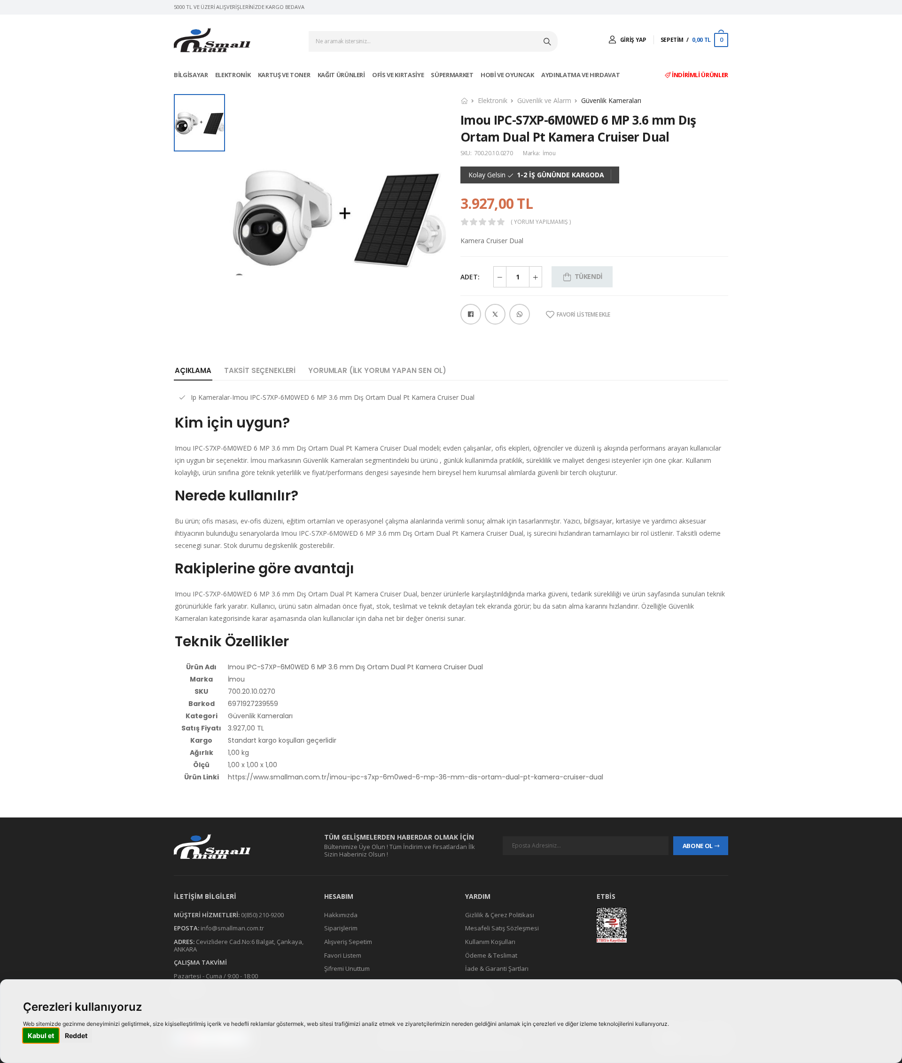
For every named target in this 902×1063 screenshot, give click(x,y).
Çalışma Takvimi (200, 962)
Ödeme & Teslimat (491, 955)
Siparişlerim (341, 928)
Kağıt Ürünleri (342, 75)
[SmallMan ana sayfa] (239, 846)
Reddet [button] (76, 1035)
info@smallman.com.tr (232, 928)
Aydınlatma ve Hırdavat (581, 75)
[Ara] (548, 41)
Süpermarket (452, 75)
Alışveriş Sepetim (348, 941)
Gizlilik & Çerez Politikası (499, 915)
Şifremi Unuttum (347, 968)
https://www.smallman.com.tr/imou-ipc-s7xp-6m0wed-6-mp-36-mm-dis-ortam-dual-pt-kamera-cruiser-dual (415, 777)
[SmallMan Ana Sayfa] (212, 40)
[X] (495, 314)
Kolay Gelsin (486, 175)
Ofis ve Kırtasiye (398, 75)
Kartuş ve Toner (284, 75)
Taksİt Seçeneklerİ (259, 370)
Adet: (470, 276)
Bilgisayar (191, 75)
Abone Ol (698, 845)
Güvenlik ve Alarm (544, 100)
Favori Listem (342, 955)
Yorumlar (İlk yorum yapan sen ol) (377, 370)
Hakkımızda (341, 915)
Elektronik (233, 75)
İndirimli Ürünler (699, 75)
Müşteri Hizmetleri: (207, 915)
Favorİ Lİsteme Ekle (583, 314)
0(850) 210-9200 (262, 915)
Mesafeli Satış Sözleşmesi (502, 928)
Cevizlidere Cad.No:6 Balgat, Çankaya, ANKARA (238, 945)
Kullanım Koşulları (490, 941)
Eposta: (186, 928)
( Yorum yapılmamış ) (541, 222)
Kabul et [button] (41, 1035)
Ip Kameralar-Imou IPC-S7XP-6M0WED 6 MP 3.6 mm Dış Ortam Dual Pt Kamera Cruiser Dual (332, 397)
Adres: (184, 941)
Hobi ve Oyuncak (508, 75)
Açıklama (193, 370)
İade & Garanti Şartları (497, 968)
